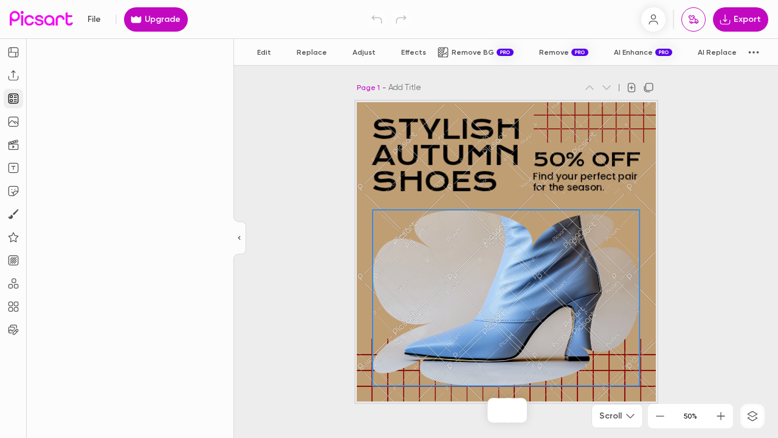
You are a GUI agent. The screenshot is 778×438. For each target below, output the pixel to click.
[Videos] (13, 145)
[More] (533, 410)
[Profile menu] (653, 19)
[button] (389, 219)
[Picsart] (41, 19)
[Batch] (13, 329)
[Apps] (13, 283)
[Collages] (13, 306)
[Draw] (13, 214)
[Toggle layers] (752, 416)
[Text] (13, 168)
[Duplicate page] (648, 87)
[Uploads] (13, 75)
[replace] (482, 410)
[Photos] (13, 121)
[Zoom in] (721, 416)
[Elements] (13, 237)
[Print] (693, 19)
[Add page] (631, 87)
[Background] (13, 260)
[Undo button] (377, 19)
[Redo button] (401, 19)
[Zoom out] (660, 416)
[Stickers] (13, 191)
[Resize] (13, 52)
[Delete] (509, 410)
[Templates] (13, 98)
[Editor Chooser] (239, 238)
